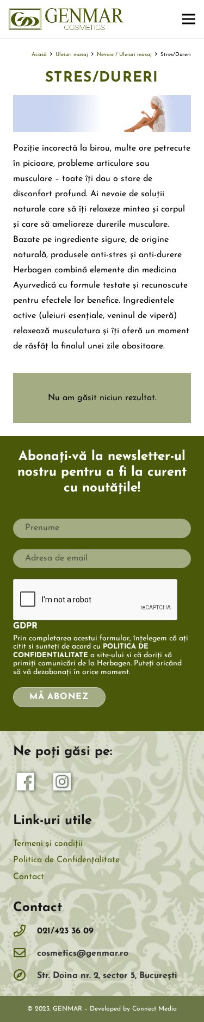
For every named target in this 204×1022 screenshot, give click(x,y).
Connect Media (154, 1009)
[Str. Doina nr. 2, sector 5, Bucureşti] (25, 976)
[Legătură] (66, 19)
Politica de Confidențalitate (66, 860)
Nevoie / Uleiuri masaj (124, 55)
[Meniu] (188, 19)
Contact (28, 877)
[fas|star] (26, 784)
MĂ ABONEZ (59, 697)
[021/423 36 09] (25, 931)
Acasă (39, 55)
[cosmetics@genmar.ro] (25, 954)
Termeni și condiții (48, 843)
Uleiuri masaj (71, 55)
